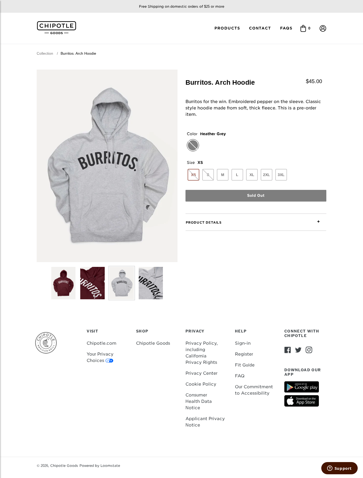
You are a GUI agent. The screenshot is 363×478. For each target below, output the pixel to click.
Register (244, 354)
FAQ (239, 375)
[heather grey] (193, 145)
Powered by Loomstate (99, 466)
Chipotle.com (101, 343)
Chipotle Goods (153, 343)
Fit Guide (245, 365)
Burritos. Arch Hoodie (78, 53)
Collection (45, 53)
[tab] (256, 222)
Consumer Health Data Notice (198, 401)
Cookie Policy (200, 384)
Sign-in (243, 343)
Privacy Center (201, 373)
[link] (59, 27)
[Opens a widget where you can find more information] (339, 468)
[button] (322, 28)
